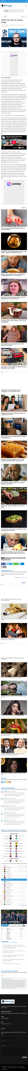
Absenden (25, 1057)
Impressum (22, 1066)
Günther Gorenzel (6, 559)
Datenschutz (4, 1067)
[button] (3, 564)
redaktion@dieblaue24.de (6, 1023)
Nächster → (23, 16)
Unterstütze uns (5, 1069)
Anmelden (3, 1)
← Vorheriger (4, 16)
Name (2, 1035)
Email (2, 1040)
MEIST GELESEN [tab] (5, 942)
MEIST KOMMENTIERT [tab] (14, 942)
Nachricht (3, 1045)
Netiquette (16, 1066)
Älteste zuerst (24, 577)
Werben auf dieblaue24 (12, 1067)
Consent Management (22, 1067)
